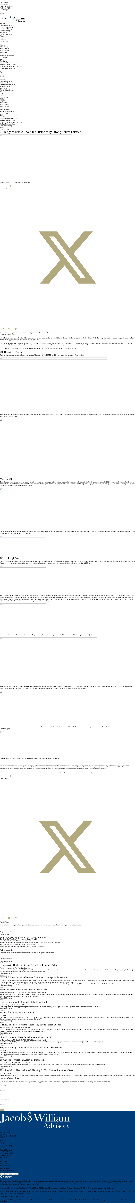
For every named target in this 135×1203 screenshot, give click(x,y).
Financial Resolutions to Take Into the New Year (23, 989)
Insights (2, 45)
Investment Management (7, 29)
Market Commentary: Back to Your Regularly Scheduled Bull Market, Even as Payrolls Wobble (30, 942)
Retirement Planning (6, 27)
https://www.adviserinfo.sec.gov (63, 1191)
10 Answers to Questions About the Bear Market (23, 1059)
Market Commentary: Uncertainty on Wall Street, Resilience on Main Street (23, 937)
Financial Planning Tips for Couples (17, 1012)
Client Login (4, 10)
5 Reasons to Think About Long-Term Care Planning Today (28, 965)
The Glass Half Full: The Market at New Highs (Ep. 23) (17, 944)
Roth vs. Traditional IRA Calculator (11, 66)
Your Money (4, 47)
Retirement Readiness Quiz (8, 63)
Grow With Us (4, 4)
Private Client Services (7, 34)
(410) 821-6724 (5, 8)
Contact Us (3, 930)
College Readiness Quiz (7, 68)
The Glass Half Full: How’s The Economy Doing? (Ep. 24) (18, 939)
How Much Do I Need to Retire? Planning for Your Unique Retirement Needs (37, 1070)
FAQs (2, 43)
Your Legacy (4, 52)
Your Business (4, 48)
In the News (4, 57)
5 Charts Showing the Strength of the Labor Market (24, 1002)
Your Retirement (5, 50)
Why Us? (3, 38)
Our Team (3, 39)
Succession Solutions (6, 6)
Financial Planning (6, 25)
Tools (1, 59)
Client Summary (13, 1174)
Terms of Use (19, 1196)
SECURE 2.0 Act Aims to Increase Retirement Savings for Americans (33, 977)
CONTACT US (5, 70)
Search (2, 1)
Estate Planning (5, 31)
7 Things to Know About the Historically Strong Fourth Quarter (30, 1024)
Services (2, 23)
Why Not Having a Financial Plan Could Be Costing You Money (31, 1047)
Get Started (3, 956)
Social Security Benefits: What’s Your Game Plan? (16, 941)
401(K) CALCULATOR (8, 64)
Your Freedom (4, 54)
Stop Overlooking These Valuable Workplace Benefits (26, 1037)
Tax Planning (4, 32)
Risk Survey (4, 61)
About (2, 36)
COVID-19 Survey (6, 1146)
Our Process (4, 41)
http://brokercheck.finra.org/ (84, 1191)
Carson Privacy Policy (7, 1196)
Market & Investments (7, 55)
